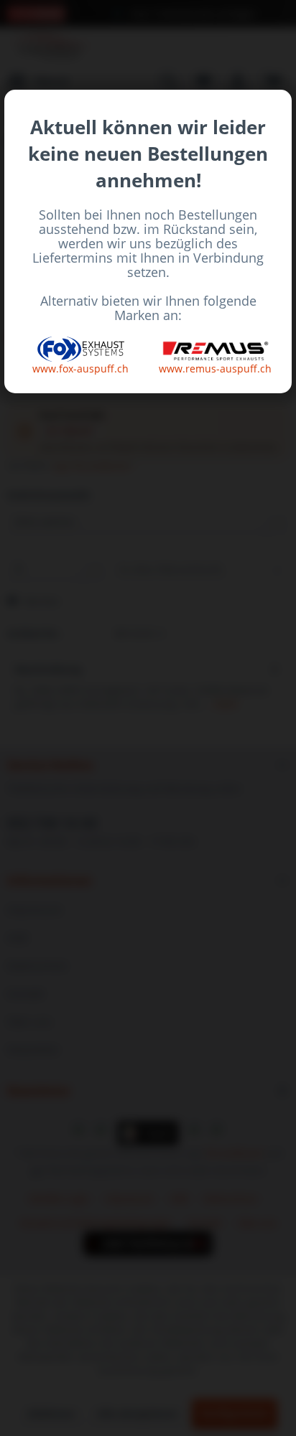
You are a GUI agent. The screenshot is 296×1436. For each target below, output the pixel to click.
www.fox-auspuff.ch (80, 368)
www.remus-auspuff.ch (215, 368)
